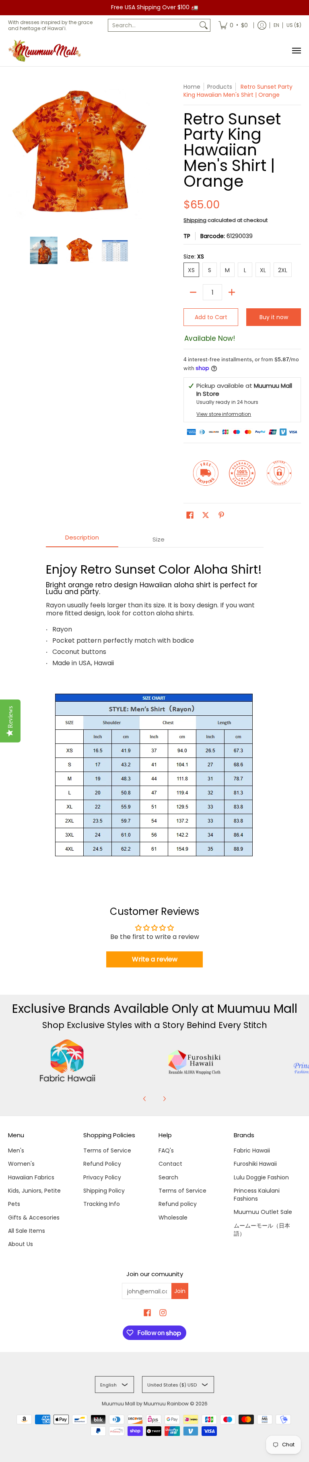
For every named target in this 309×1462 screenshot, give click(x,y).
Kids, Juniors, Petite (34, 1191)
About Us (20, 1244)
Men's (16, 1150)
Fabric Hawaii (252, 1150)
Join (179, 1291)
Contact (170, 1164)
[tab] (82, 539)
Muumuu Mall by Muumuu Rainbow (145, 1403)
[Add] (231, 292)
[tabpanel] (155, 713)
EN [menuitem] (276, 25)
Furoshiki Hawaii (255, 1164)
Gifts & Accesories (34, 1218)
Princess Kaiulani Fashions (257, 1195)
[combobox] (152, 25)
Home (191, 87)
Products (219, 87)
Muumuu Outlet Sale (263, 1212)
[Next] (164, 1099)
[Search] (203, 25)
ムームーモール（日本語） (262, 1230)
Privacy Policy (102, 1177)
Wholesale (173, 1218)
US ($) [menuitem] (293, 25)
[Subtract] (193, 292)
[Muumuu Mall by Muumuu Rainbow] (46, 50)
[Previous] (145, 1099)
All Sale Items (26, 1231)
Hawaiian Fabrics (31, 1177)
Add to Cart (211, 317)
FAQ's (166, 1150)
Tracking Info (101, 1204)
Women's (21, 1164)
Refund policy (178, 1204)
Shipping (194, 220)
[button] (190, 515)
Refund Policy (102, 1164)
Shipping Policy (104, 1191)
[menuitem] (233, 25)
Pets (14, 1204)
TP (186, 236)
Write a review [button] (154, 959)
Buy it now (274, 317)
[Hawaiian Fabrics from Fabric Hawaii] (67, 1060)
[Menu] (296, 50)
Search (168, 1177)
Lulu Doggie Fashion (261, 1177)
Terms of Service (107, 1150)
